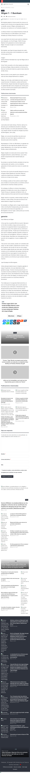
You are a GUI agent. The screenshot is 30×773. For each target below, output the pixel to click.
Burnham (11, 316)
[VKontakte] (24, 321)
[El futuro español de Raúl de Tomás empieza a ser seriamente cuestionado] (22, 393)
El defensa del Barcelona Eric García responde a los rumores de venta (15, 337)
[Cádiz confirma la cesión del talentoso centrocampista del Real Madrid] (5, 115)
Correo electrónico (6, 459)
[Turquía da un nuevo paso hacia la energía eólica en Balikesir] (25, 574)
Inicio (3, 7)
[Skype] (3, 323)
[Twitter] (7, 321)
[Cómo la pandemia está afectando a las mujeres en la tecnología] (25, 588)
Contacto (15, 769)
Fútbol (12, 7)
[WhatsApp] (7, 323)
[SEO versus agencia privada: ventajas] (5, 714)
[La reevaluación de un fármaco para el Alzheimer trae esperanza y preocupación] (5, 658)
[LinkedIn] (10, 321)
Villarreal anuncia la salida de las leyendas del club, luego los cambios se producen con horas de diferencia (19, 683)
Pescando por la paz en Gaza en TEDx (19, 734)
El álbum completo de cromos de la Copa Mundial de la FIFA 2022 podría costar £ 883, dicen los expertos (19, 532)
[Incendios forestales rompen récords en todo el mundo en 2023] (25, 610)
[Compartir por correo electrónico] (14, 323)
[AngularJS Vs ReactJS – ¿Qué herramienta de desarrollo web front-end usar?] (5, 729)
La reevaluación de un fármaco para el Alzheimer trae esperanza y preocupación (19, 655)
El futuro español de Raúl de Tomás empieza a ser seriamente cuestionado (22, 400)
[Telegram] (10, 323)
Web (2, 464)
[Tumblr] (14, 321)
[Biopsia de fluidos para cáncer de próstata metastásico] (5, 525)
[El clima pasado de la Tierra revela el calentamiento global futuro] (5, 547)
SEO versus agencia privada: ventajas (19, 712)
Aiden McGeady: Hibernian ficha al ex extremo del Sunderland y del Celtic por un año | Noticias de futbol (15, 754)
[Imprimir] (17, 323)
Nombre (3, 454)
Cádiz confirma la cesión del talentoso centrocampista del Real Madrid (18, 112)
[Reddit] (21, 321)
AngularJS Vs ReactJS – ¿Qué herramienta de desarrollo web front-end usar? (19, 727)
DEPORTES (7, 7)
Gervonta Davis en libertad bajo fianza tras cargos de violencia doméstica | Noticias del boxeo (18, 720)
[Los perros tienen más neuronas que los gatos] (25, 581)
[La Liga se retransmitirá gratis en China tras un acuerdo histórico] (5, 517)
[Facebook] (3, 321)
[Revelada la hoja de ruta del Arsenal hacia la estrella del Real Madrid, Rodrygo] (7, 393)
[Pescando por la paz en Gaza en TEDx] (5, 736)
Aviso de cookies (17, 767)
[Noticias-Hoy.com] (8, 4)
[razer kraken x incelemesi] (15, 772)
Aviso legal (24, 767)
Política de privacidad (8, 767)
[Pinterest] (17, 321)
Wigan (19, 316)
